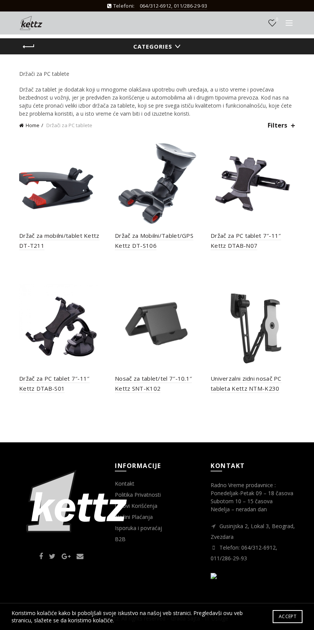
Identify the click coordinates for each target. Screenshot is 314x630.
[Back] (28, 46)
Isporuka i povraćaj (138, 528)
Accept (287, 616)
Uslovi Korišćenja (136, 505)
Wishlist (277, 19)
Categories (152, 46)
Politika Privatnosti (138, 494)
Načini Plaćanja (134, 516)
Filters (277, 125)
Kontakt (124, 483)
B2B (120, 539)
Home (32, 125)
